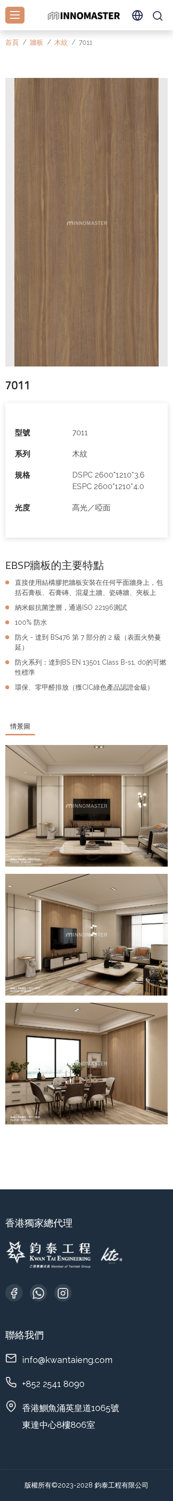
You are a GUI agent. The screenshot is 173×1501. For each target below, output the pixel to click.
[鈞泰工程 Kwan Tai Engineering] (83, 15)
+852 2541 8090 (53, 1384)
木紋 (61, 42)
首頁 (12, 42)
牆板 (36, 42)
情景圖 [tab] (20, 726)
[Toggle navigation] (15, 15)
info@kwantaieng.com (67, 1360)
